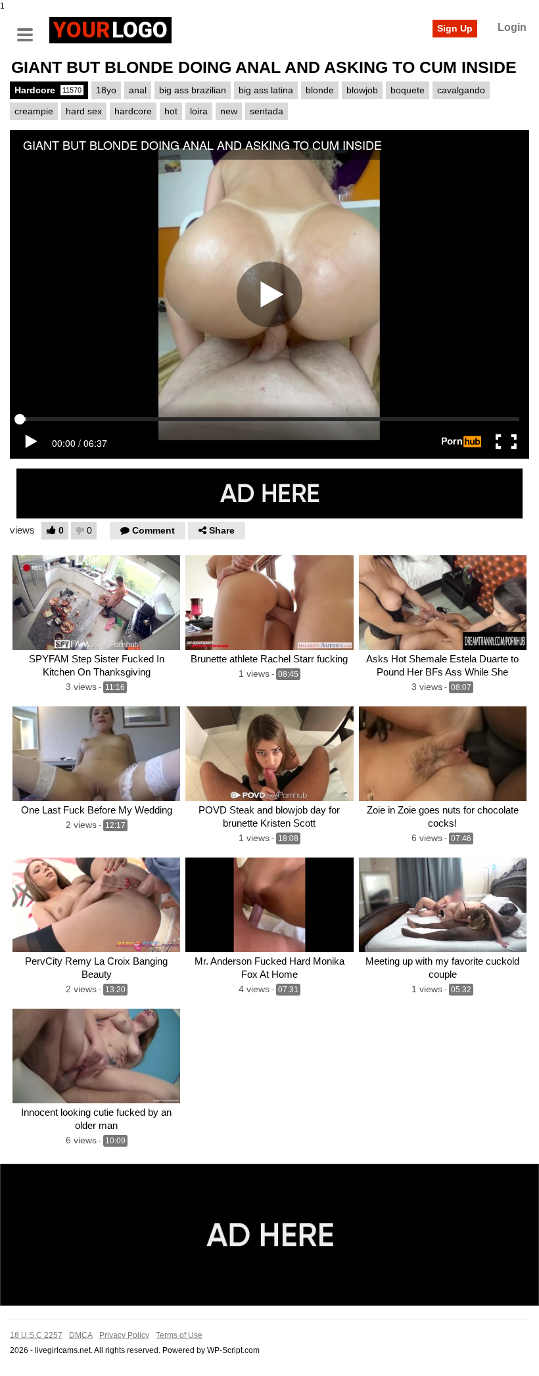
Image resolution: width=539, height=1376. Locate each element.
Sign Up (455, 28)
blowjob (362, 90)
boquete (407, 90)
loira (199, 111)
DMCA (81, 1335)
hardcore (133, 111)
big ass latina (266, 90)
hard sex (84, 111)
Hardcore (48, 90)
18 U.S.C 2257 (36, 1335)
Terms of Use (179, 1335)
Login (512, 27)
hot (170, 111)
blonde (320, 90)
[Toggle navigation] (29, 28)
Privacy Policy (124, 1335)
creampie (33, 111)
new (228, 111)
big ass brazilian (192, 90)
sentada (266, 111)
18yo (106, 90)
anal (138, 90)
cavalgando (461, 90)
